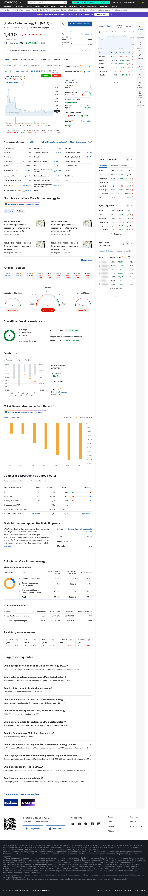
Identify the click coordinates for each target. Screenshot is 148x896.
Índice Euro (102, 75)
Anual (6, 418)
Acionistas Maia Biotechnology (24, 561)
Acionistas (23, 65)
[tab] (8, 275)
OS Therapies (82, 639)
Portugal (27, 10)
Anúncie (133, 822)
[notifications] (138, 2)
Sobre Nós (134, 817)
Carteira (111, 826)
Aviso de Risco (140, 890)
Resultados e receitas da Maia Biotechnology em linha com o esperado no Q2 (17, 246)
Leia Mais (8, 546)
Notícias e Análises (30, 60)
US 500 (101, 67)
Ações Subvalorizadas (103, 10)
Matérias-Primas (119, 26)
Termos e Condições (104, 890)
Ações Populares (106, 205)
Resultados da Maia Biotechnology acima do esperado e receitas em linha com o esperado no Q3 (17, 226)
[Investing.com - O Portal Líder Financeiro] (13, 2)
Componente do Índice (52, 65)
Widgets (111, 831)
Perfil (15, 65)
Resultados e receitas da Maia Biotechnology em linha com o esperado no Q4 (64, 246)
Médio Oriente (72, 10)
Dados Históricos (36, 65)
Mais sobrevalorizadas (123, 251)
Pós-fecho (10, 43)
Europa (63, 10)
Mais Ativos (103, 165)
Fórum (65, 60)
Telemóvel (112, 822)
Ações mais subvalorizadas (106, 244)
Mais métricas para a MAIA (81, 142)
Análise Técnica (14, 267)
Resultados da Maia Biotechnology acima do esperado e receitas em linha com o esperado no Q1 (64, 226)
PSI (100, 53)
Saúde (89, 537)
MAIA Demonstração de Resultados (28, 406)
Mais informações (39, 50)
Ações (7, 10)
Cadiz (26, 639)
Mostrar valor (85, 34)
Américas (56, 10)
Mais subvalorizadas (106, 251)
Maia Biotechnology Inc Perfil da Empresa (32, 523)
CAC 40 (101, 60)
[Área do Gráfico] (10, 71)
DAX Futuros (103, 56)
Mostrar (37, 514)
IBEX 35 (101, 64)
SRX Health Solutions (13, 639)
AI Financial (63, 639)
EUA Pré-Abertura (45, 10)
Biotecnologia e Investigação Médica (80, 530)
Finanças (45, 60)
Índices (109, 26)
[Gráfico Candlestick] (6, 71)
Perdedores (125, 165)
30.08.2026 (57, 176)
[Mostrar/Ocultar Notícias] (50, 71)
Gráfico (14, 60)
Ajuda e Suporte (136, 826)
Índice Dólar (103, 71)
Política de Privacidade (123, 890)
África (92, 10)
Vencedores (113, 165)
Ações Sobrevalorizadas (119, 10)
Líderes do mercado (108, 159)
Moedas (101, 26)
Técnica (56, 60)
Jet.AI (43, 639)
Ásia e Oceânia (83, 10)
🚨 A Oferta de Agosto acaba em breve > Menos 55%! (91, 2)
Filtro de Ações (92, 6)
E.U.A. (90, 546)
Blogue (110, 817)
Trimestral (15, 418)
